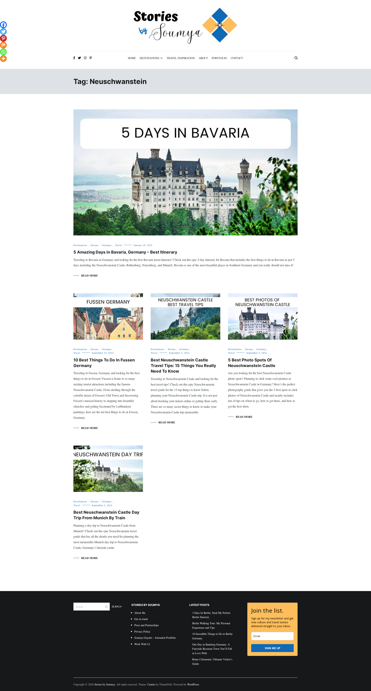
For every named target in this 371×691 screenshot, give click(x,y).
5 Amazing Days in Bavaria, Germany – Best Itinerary (125, 252)
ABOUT (203, 58)
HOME (132, 58)
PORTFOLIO (219, 58)
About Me (139, 613)
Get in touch (141, 619)
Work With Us (142, 644)
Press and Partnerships (146, 625)
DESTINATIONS (149, 58)
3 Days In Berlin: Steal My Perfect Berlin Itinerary (211, 615)
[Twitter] (3, 31)
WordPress (193, 684)
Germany (107, 245)
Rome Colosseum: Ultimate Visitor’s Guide (212, 661)
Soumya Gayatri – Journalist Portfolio (155, 637)
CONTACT (237, 58)
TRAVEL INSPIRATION (181, 58)
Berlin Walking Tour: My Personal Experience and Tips (211, 625)
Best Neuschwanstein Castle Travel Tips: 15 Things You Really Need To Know (183, 366)
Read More (89, 275)
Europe (94, 245)
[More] (3, 58)
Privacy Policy (142, 631)
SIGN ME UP (272, 648)
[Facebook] (3, 24)
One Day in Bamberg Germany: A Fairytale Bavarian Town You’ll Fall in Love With (212, 649)
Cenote (151, 684)
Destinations (80, 245)
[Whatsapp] (3, 51)
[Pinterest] (3, 38)
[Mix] (3, 45)
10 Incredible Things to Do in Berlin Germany (212, 636)
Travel (118, 245)
